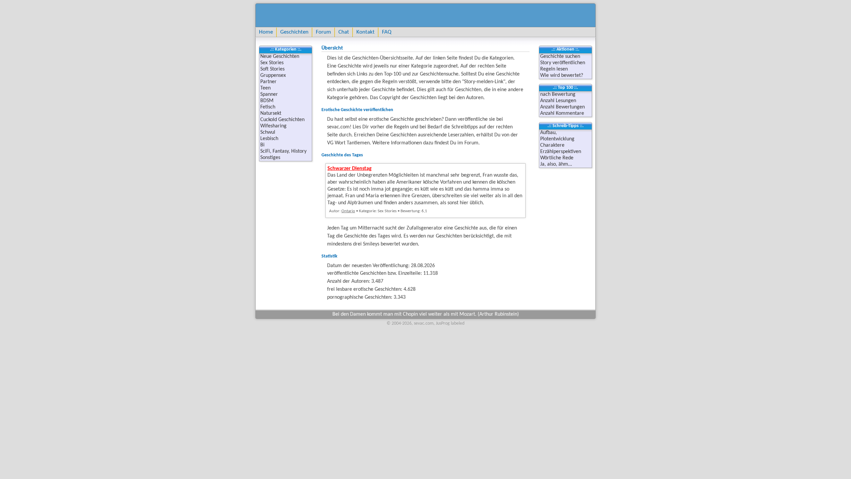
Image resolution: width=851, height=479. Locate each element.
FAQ (386, 32)
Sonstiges (270, 157)
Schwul (267, 132)
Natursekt (270, 113)
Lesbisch (269, 138)
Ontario (348, 211)
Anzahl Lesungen (558, 100)
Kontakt (365, 32)
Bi (262, 145)
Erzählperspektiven (560, 151)
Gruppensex (273, 75)
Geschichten (294, 32)
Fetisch (267, 107)
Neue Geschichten (279, 56)
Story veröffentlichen (562, 63)
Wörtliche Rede (556, 158)
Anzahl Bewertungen (562, 107)
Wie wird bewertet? (561, 75)
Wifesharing (273, 126)
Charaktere (552, 145)
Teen (265, 88)
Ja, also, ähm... (556, 164)
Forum (323, 32)
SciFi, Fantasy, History (283, 151)
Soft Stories (272, 69)
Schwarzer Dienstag (349, 168)
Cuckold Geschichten (282, 119)
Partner (268, 81)
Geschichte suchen (560, 56)
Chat (343, 32)
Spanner (269, 94)
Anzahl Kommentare (562, 113)
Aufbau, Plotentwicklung (557, 136)
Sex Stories (272, 63)
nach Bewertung (557, 94)
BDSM (267, 100)
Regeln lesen (554, 69)
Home (266, 32)
